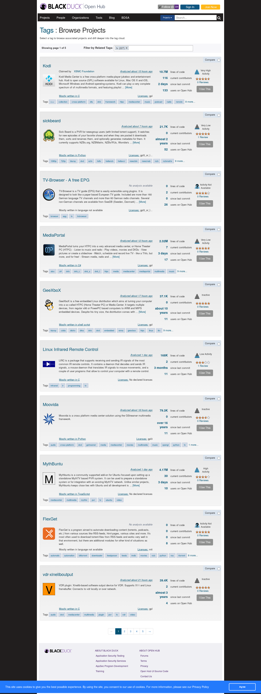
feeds (124, 555)
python (176, 444)
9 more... (180, 161)
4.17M (163, 470)
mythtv (84, 499)
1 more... (194, 444)
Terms (143, 660)
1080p (53, 160)
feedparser (112, 555)
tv (72, 216)
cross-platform (78, 101)
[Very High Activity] (197, 72)
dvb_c (77, 271)
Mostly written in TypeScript (74, 494)
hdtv (99, 160)
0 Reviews (203, 82)
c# (60, 271)
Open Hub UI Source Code (154, 671)
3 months (161, 368)
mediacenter (134, 101)
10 (166, 488)
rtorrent (181, 555)
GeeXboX (52, 290)
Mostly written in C (69, 96)
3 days (163, 253)
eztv (90, 160)
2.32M (163, 241)
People (61, 17)
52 (166, 149)
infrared (54, 385)
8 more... (190, 101)
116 (165, 78)
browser (54, 216)
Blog (112, 17)
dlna (82, 330)
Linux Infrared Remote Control (70, 349)
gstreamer (91, 444)
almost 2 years (162, 141)
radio (169, 101)
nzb (156, 160)
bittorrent (83, 555)
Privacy (144, 665)
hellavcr (121, 160)
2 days (163, 84)
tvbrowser (82, 216)
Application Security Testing (110, 655)
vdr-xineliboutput (58, 574)
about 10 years (161, 310)
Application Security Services (111, 660)
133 (165, 90)
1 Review (203, 137)
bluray (73, 160)
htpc (122, 101)
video (119, 499)
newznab (146, 160)
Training (100, 671)
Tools (99, 17)
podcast (158, 101)
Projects (45, 17)
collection (63, 101)
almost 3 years (162, 594)
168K (164, 355)
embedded (109, 330)
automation (69, 555)
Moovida (50, 404)
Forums (144, 655)
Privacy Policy (200, 687)
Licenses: (143, 96)
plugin (101, 614)
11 (166, 319)
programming (74, 385)
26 (166, 204)
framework (110, 101)
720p (63, 160)
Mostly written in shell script (74, 324)
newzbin (133, 160)
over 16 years (162, 425)
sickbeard (52, 120)
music (147, 101)
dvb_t (97, 271)
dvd (82, 160)
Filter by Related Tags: (98, 48)
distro (72, 330)
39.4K (164, 580)
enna (121, 330)
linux (151, 330)
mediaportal (144, 271)
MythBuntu (53, 463)
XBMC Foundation (84, 71)
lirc (159, 330)
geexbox (132, 330)
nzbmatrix (167, 160)
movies (130, 444)
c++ (52, 101)
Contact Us (146, 676)
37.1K (164, 296)
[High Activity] (197, 470)
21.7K (164, 127)
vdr (124, 614)
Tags (46, 30)
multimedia (159, 271)
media (116, 271)
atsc (53, 271)
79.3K (164, 410)
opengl (165, 444)
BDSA (125, 17)
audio (53, 444)
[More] (128, 87)
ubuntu (109, 499)
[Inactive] (197, 296)
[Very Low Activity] (197, 127)
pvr (93, 499)
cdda (63, 330)
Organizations (80, 17)
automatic (55, 555)
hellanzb (109, 160)
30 (166, 476)
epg (64, 216)
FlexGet (50, 519)
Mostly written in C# (70, 265)
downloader (97, 555)
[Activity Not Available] (197, 186)
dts (91, 101)
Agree (242, 686)
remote (179, 101)
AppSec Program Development (112, 665)
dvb (99, 101)
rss (172, 555)
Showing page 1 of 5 (54, 48)
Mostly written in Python (72, 155)
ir (62, 385)
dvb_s (87, 271)
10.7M (163, 72)
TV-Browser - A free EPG (66, 180)
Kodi (47, 65)
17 (166, 259)
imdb (133, 555)
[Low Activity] (197, 355)
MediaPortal (54, 235)
